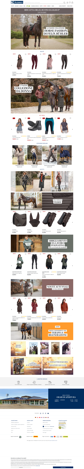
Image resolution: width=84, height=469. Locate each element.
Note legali (44, 432)
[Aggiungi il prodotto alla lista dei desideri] (25, 54)
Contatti (28, 422)
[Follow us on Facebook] (43, 413)
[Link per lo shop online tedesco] (36, 417)
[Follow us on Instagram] (41, 413)
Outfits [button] (41, 6)
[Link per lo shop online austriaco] (38, 417)
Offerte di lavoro (48, 426)
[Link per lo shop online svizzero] (40, 417)
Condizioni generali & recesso (47, 428)
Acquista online (14, 420)
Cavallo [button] (21, 6)
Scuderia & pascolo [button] (35, 6)
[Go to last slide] (11, 65)
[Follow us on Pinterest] (46, 413)
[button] (28, 6)
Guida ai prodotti (29, 424)
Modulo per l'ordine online (15, 428)
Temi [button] (24, 6)
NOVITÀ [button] (12, 6)
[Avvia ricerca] (65, 3)
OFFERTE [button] (44, 6)
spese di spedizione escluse (53, 440)
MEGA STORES (69, 6)
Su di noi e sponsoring (46, 424)
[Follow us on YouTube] (48, 413)
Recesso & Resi (13, 426)
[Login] (67, 2)
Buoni (12, 430)
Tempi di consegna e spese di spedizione (17, 424)
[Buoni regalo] (18, 348)
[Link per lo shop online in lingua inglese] (48, 417)
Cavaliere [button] (17, 6)
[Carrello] (72, 2)
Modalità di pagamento (15, 422)
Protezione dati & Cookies (47, 430)
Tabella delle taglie (30, 430)
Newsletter (29, 426)
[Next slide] (72, 65)
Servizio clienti (30, 420)
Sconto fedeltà (29, 428)
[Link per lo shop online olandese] (44, 417)
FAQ (12, 432)
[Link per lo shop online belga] (46, 417)
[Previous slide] (11, 32)
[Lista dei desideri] (70, 2)
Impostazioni (21, 467)
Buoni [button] (53, 6)
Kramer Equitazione (47, 420)
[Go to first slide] (72, 32)
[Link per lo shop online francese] (42, 417)
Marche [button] (48, 6)
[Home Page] (17, 2)
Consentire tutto (63, 467)
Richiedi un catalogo (30, 432)
